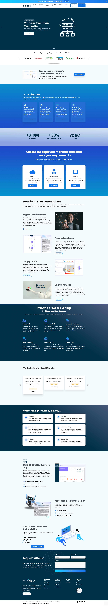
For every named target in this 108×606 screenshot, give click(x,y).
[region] (54, 27)
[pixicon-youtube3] (84, 602)
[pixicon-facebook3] (80, 602)
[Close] (106, 1)
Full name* (57, 555)
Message (57, 560)
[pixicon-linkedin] (77, 602)
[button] (1, 27)
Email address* (74, 555)
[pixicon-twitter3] (82, 602)
